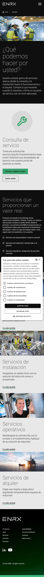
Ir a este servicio (9, 328)
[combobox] (36, 260)
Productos (6, 529)
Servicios (5, 538)
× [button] (39, 259)
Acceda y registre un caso (15, 171)
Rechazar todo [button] (23, 311)
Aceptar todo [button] (22, 306)
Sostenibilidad (26, 529)
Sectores (5, 535)
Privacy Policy (31, 278)
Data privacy (26, 538)
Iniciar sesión (10, 179)
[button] (22, 316)
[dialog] (22, 288)
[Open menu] (39, 4)
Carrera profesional (28, 532)
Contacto (25, 535)
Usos (4, 532)
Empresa (5, 541)
